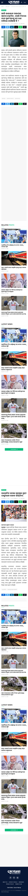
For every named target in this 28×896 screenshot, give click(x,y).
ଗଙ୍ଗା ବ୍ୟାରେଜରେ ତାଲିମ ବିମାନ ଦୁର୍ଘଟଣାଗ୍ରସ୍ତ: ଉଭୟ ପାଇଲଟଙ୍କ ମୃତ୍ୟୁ (11, 441)
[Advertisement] (14, 164)
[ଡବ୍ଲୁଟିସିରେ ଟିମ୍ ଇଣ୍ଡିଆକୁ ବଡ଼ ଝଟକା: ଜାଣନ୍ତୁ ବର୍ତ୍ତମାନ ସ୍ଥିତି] (14, 236)
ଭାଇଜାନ (3, 98)
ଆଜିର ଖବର (4, 10)
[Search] (21, 2)
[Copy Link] (25, 27)
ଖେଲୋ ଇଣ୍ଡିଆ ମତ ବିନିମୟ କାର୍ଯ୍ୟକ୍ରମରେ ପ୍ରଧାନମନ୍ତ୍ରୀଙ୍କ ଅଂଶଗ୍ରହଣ (11, 290)
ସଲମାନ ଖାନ (17, 98)
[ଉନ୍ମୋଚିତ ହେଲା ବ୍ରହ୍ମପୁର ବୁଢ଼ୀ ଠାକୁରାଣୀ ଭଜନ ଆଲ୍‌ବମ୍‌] (14, 513)
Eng (25, 2)
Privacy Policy (10, 884)
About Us (5, 882)
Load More (13, 449)
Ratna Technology (5, 891)
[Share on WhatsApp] (20, 27)
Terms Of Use (18, 884)
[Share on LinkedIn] (12, 27)
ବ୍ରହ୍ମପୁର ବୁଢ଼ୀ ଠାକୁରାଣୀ (12, 589)
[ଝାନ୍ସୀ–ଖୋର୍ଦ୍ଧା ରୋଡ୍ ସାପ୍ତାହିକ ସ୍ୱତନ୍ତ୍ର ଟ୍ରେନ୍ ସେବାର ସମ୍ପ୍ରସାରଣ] (14, 258)
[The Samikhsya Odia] (14, 2)
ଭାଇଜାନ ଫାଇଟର (10, 98)
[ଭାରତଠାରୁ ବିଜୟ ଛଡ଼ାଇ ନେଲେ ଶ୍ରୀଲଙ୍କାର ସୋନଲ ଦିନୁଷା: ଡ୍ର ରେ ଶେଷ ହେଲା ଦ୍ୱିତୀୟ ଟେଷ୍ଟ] (14, 303)
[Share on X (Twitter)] (8, 27)
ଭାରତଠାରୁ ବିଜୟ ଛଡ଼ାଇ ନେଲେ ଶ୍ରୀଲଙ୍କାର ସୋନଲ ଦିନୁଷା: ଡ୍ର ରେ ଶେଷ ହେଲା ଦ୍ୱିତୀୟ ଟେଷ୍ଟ (13, 313)
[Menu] (2, 2)
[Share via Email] (16, 27)
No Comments (15, 23)
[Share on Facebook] (3, 27)
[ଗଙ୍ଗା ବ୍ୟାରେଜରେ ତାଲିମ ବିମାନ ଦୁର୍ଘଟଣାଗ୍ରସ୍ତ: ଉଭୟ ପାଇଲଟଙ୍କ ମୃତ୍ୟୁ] (14, 431)
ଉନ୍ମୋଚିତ (4, 589)
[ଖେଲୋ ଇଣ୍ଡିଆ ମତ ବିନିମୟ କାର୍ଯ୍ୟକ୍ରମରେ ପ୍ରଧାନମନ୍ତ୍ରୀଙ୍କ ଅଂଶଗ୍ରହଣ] (14, 281)
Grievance (21, 882)
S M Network (18, 890)
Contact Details (13, 882)
